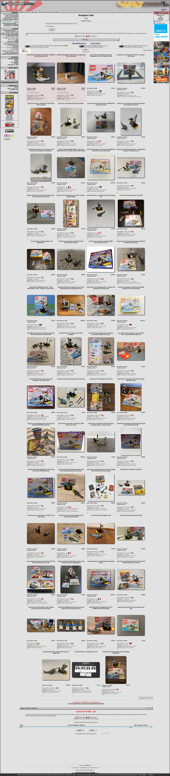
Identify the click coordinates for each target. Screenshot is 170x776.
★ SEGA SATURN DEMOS (11, 16)
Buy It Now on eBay (92, 88)
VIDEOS (16, 60)
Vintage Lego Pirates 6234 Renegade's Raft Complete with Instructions (71, 516)
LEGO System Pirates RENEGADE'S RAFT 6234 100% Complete (41, 104)
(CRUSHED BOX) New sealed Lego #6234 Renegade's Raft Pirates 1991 (41, 379)
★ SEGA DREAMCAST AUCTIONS (12, 46)
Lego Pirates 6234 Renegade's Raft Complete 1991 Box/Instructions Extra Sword (131, 562)
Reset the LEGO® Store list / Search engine (86, 722)
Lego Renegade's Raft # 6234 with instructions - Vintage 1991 (56, 652)
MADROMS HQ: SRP (13, 64)
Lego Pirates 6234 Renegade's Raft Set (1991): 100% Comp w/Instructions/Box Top (131, 333)
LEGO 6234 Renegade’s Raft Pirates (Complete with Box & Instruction (71, 55)
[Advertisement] (161, 112)
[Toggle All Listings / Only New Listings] (27, 46)
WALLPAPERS (14, 62)
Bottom (150, 708)
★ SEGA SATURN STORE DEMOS (9, 34)
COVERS (16, 63)
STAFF (16, 87)
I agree (151, 775)
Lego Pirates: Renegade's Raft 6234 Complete (71, 103)
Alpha (21, 725)
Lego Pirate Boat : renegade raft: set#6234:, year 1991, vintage (41, 516)
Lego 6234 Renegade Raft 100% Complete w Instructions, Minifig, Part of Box (101, 333)
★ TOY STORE (14, 49)
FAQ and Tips (12, 39)
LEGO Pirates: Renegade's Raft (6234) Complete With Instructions (131, 379)
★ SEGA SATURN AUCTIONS (10, 44)
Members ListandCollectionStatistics (160, 17)
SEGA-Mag (9, 115)
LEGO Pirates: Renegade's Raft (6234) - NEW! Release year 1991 (71, 424)
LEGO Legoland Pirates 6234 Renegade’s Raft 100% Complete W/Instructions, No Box (71, 470)
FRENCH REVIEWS (13, 58)
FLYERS (16, 61)
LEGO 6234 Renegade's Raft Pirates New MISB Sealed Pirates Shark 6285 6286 (131, 288)
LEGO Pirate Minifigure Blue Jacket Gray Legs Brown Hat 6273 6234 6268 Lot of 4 (71, 608)
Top (146, 708)
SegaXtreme (9, 119)
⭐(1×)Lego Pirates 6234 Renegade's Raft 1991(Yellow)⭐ (41, 242)
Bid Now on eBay (31, 88)
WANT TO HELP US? (12, 88)
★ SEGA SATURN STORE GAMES (9, 33)
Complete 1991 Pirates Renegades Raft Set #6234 (71, 379)
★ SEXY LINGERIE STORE (11, 52)
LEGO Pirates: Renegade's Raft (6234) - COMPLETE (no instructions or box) (41, 55)
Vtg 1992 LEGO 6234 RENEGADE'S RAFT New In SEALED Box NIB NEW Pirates (41, 470)
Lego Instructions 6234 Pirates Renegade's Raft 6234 (131, 608)
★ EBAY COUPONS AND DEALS (10, 54)
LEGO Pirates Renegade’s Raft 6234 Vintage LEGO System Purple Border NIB (131, 424)
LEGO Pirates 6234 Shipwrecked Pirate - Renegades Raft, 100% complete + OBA (101, 55)
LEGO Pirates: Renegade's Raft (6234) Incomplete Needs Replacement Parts (131, 104)
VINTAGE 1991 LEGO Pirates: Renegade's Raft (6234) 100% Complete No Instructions (41, 150)
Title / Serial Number (76, 725)
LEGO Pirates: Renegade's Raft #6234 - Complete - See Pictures (131, 55)
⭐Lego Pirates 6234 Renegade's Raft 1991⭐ (131, 195)
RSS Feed (159, 21)
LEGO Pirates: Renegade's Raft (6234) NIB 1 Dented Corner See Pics (101, 242)
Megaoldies (9, 117)
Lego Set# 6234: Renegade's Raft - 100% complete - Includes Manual (70, 196)
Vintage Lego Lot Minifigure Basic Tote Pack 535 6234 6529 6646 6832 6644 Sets (41, 424)
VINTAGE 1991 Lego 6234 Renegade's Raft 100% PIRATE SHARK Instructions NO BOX (41, 333)
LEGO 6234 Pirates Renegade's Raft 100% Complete (71, 333)
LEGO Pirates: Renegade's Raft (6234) (131, 469)
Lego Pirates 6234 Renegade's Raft (101, 515)
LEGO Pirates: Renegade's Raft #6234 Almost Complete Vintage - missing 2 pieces (101, 424)
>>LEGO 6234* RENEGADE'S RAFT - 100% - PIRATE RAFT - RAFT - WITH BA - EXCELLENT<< (41, 288)
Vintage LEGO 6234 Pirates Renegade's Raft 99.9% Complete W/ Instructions (131, 242)
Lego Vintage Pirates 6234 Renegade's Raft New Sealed (101, 562)
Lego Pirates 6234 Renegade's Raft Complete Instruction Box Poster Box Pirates (41, 608)
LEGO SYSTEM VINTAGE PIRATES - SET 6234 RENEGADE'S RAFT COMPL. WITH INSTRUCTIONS (71, 150)
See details (142, 775)
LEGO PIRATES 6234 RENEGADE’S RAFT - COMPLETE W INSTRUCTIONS (101, 608)
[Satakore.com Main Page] (22, 6)
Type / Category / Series (140, 725)
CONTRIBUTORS (13, 89)
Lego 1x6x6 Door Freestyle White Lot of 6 (85, 652)
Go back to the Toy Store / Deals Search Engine (86, 718)
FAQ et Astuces (11, 41)
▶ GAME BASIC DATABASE (11, 24)
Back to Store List (148, 50)
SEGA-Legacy (9, 118)
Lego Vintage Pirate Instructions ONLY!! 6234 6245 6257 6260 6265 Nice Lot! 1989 (41, 562)
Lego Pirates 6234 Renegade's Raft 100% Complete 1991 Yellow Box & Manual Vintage (101, 470)
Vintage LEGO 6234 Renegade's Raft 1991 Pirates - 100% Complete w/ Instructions (41, 196)
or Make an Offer (31, 89)
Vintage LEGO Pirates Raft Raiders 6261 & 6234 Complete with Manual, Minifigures (71, 562)
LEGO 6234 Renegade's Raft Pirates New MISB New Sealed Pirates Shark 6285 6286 (100, 150)
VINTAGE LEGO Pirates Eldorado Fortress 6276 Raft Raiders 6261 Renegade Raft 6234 (71, 288)
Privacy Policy (79, 770)
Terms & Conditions (89, 770)
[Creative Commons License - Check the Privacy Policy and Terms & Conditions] (9, 130)
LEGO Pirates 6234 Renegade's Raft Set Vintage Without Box (116, 652)
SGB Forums (9, 114)
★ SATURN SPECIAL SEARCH (10, 19)
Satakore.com (92, 734)
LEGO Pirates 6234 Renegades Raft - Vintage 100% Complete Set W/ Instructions (131, 150)
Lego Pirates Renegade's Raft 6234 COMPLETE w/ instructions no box (101, 104)
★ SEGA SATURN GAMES (11, 15)
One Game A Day (161, 23)
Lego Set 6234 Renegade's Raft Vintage (131, 515)
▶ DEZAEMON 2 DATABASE (11, 25)
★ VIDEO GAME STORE (12, 35)
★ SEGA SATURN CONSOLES (10, 18)
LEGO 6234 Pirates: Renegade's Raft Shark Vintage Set (101, 196)
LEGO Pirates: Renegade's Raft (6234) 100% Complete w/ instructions (71, 242)
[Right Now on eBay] (25, 52)
